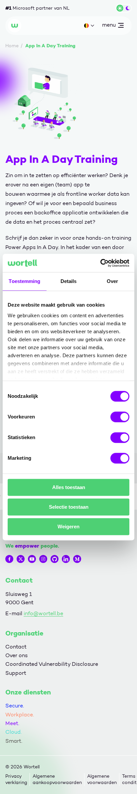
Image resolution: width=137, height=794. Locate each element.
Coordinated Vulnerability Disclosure (51, 664)
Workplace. (19, 714)
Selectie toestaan (68, 507)
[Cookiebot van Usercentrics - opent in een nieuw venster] (100, 263)
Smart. (13, 741)
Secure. (14, 705)
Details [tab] (69, 281)
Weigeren (68, 526)
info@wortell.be (43, 613)
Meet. (12, 723)
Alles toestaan (68, 487)
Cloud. (13, 732)
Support (15, 673)
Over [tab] (112, 281)
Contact (16, 647)
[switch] (119, 416)
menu (109, 26)
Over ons (16, 655)
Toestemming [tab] (24, 281)
